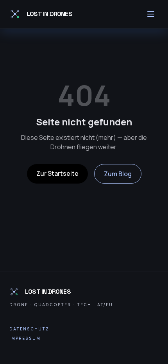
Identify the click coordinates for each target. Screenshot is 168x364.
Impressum (25, 338)
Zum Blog (118, 174)
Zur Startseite (57, 173)
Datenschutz (29, 329)
